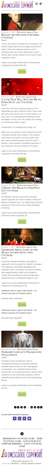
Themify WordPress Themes (31, 464)
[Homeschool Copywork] (17, 7)
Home (22, 446)
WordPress (15, 464)
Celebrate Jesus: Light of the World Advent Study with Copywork (19, 253)
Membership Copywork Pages (27, 32)
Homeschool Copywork (21, 461)
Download (22, 71)
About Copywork (33, 444)
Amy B (3, 40)
